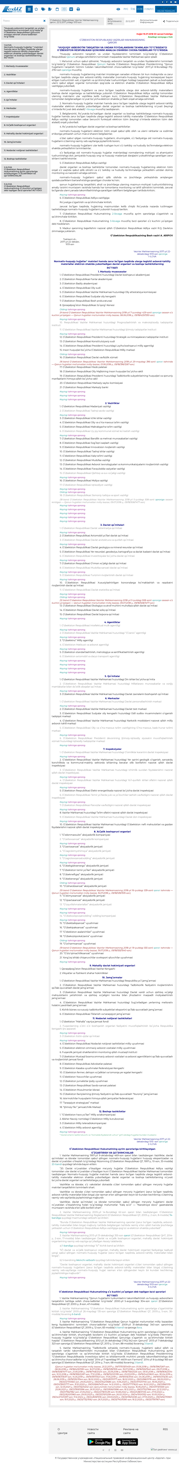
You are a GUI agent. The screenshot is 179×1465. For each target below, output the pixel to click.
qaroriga (66, 70)
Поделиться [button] (171, 21)
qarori (160, 361)
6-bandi (76, 1314)
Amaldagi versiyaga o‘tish (160, 37)
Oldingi (63, 309)
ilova (139, 1327)
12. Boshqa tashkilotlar (15, 159)
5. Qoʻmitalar (10, 100)
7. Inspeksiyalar (12, 116)
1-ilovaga (90, 109)
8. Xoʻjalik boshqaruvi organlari (20, 125)
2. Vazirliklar (10, 74)
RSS (165, 1429)
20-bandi (57, 1164)
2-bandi (138, 1362)
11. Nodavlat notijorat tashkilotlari (21, 150)
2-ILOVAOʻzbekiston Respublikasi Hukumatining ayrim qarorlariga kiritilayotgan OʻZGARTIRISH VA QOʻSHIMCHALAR (21, 171)
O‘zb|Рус (149, 9)
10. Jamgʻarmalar (12, 142)
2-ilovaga (118, 213)
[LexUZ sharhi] (50, 9)
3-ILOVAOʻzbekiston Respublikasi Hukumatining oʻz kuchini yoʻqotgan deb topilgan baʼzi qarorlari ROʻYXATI (23, 187)
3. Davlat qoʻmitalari (14, 83)
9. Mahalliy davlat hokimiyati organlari (23, 133)
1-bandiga (68, 1245)
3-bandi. (148, 1343)
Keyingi (64, 194)
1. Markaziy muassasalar (16, 66)
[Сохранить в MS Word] (71, 9)
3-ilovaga (115, 221)
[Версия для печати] (78, 9)
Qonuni (71, 57)
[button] (24, 32)
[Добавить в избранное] (36, 9)
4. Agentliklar (11, 91)
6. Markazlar (10, 108)
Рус (126, 9)
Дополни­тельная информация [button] (148, 21)
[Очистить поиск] (44, 21)
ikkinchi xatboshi (86, 1260)
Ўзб (133, 9)
